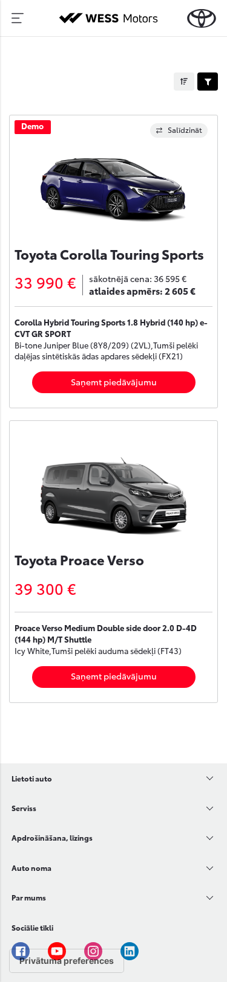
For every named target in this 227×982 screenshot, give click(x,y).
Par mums (29, 897)
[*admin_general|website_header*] (201, 18)
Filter (207, 81)
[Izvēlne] (17, 18)
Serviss (24, 808)
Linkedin (129, 951)
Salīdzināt (185, 129)
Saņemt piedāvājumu (114, 382)
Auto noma (31, 867)
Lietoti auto (32, 778)
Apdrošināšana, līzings (52, 837)
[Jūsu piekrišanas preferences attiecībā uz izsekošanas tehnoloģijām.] (66, 960)
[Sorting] (184, 81)
